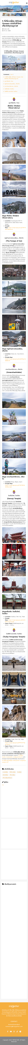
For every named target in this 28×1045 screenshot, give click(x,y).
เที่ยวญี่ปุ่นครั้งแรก (7, 778)
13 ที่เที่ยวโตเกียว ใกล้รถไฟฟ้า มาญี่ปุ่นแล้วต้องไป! (12, 756)
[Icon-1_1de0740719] (20, 1031)
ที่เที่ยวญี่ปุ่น (13, 772)
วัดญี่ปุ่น (19, 772)
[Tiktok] (17, 1031)
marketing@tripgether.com (14, 1026)
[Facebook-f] (7, 1031)
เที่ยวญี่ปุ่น (12, 775)
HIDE (12, 74)
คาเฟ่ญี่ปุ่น (5, 772)
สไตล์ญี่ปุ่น (5, 775)
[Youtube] (10, 1031)
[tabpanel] (14, 8)
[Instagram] (14, 1031)
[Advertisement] (14, 803)
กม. (3, 785)
